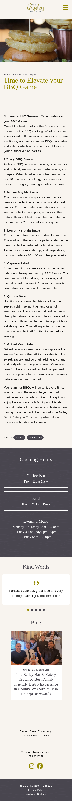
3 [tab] (36, 610)
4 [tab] (40, 610)
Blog (48, 670)
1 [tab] (28, 610)
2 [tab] (32, 610)
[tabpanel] (36, 589)
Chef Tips (16, 75)
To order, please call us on (36, 754)
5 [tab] (44, 610)
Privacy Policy (36, 790)
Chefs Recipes (29, 75)
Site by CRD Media (36, 794)
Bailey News (39, 670)
